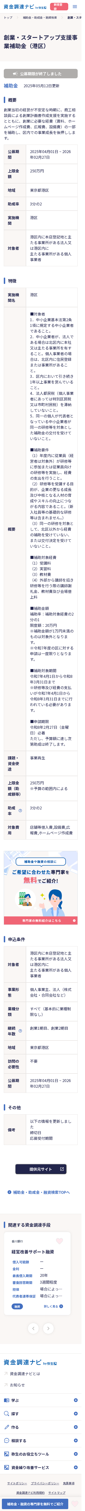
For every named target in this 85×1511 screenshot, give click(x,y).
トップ (8, 17)
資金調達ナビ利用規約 (30, 1492)
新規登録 (58, 6)
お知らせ (17, 1385)
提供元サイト (41, 1169)
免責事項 (68, 1483)
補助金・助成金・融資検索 (40, 17)
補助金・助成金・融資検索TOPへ (41, 1192)
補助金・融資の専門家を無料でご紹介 (35, 1504)
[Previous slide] (33, 1328)
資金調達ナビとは (25, 1373)
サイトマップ (56, 1492)
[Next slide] (48, 1328)
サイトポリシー (17, 1483)
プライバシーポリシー (45, 1483)
